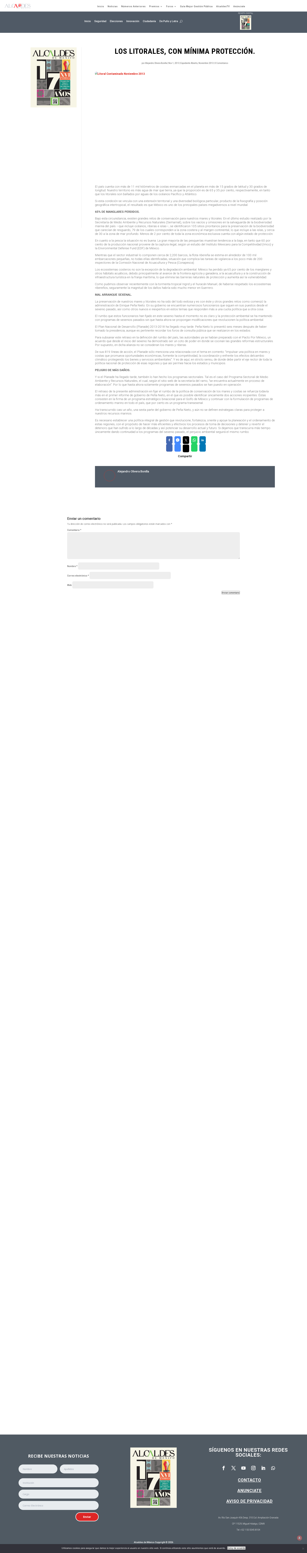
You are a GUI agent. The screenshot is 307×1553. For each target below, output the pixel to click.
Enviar (87, 1517)
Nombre (72, 566)
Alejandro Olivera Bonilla (156, 63)
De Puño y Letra (168, 21)
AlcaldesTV (223, 6)
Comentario (74, 530)
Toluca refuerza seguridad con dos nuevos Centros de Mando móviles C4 (113, 1402)
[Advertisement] (54, 168)
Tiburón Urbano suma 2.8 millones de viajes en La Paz (102, 1145)
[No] (303, 1548)
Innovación (132, 21)
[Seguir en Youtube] (243, 1468)
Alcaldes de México (144, 1542)
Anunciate (249, 1490)
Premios (154, 6)
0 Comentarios (221, 63)
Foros (169, 6)
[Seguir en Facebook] (223, 1468)
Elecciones (116, 21)
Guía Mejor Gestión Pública (196, 6)
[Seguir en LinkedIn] (263, 1468)
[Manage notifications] (299, 1538)
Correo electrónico (78, 575)
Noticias (113, 6)
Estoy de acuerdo (236, 1548)
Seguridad (100, 21)
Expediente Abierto (189, 63)
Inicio (100, 6)
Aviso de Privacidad (249, 1501)
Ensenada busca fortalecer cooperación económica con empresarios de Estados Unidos (122, 877)
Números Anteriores (133, 6)
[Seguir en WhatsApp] (273, 1468)
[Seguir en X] (233, 1468)
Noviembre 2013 (206, 63)
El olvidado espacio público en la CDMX (93, 1268)
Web (69, 585)
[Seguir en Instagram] (253, 1468)
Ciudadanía (149, 21)
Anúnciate (239, 6)
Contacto (249, 1480)
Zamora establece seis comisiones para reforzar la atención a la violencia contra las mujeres (125, 743)
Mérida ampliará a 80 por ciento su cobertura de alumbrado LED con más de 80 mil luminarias (125, 1011)
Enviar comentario (231, 592)
